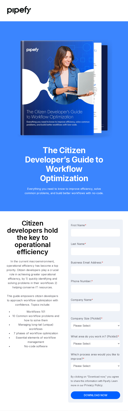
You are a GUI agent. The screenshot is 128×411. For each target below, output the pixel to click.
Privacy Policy (93, 385)
